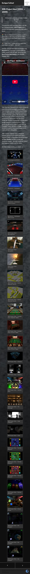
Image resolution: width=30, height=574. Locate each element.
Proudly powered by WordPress (9, 570)
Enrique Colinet (8, 3)
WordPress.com (5, 572)
